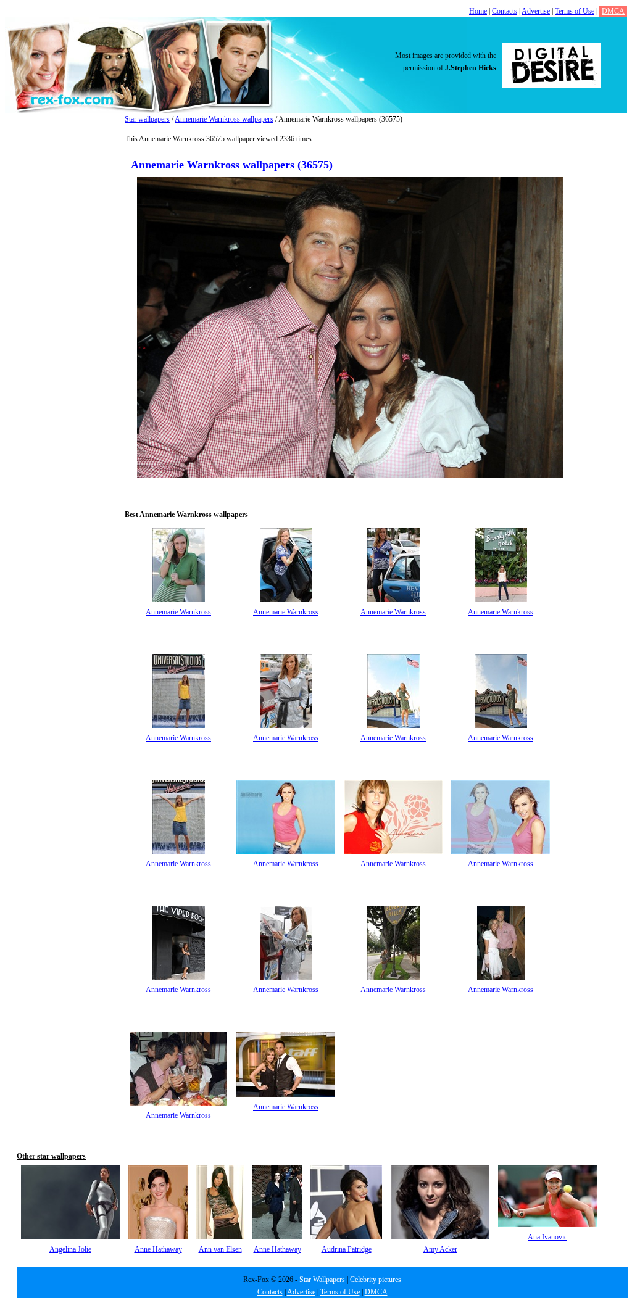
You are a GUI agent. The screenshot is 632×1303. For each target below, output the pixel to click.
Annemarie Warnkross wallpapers (224, 119)
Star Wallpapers (322, 1279)
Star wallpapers (147, 119)
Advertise (536, 11)
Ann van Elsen (220, 1249)
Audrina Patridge (347, 1249)
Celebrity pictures (375, 1279)
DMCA (613, 11)
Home (478, 11)
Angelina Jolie (70, 1249)
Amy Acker (440, 1249)
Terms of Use (574, 11)
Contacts (504, 11)
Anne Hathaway (158, 1249)
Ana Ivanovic (547, 1237)
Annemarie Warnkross (178, 612)
